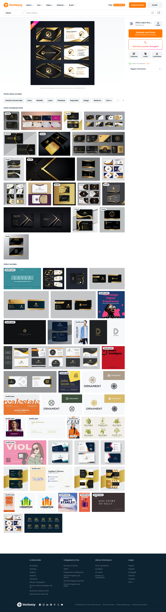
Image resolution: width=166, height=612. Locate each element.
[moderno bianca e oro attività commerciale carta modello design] (89, 194)
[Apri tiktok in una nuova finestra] (55, 605)
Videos (48, 5)
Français (131, 579)
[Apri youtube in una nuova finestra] (62, 605)
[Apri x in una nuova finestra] (58, 605)
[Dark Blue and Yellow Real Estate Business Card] (69, 382)
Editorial (60, 5)
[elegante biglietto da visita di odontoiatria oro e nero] (112, 219)
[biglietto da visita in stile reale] (54, 144)
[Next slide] (121, 100)
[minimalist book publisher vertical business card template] (84, 502)
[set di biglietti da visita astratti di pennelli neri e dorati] (104, 121)
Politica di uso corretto (139, 605)
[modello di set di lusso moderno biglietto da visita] (15, 194)
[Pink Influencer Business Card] (25, 452)
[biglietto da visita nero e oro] (88, 169)
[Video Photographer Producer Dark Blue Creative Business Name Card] (67, 502)
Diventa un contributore (100, 576)
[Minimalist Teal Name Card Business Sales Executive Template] (22, 278)
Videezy (32, 572)
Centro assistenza (102, 566)
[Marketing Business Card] (51, 479)
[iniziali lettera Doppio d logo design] (25, 502)
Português (132, 572)
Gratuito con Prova (145, 33)
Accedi (154, 5)
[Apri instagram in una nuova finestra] (44, 605)
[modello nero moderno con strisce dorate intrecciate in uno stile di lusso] (50, 169)
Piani (110, 5)
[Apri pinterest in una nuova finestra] (51, 605)
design (86, 100)
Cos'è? (148, 63)
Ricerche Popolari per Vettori (72, 576)
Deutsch (131, 575)
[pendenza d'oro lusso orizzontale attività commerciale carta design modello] (85, 219)
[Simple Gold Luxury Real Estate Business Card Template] (46, 427)
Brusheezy (34, 566)
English (131, 566)
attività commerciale (13, 100)
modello (40, 100)
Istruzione (33, 579)
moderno (97, 100)
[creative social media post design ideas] (14, 427)
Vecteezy (33, 569)
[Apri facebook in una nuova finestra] (40, 605)
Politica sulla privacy (123, 605)
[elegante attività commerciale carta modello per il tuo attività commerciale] (11, 121)
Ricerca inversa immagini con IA (41, 586)
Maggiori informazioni (138, 69)
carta (29, 100)
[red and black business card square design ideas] (113, 357)
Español (131, 569)
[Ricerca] (152, 12)
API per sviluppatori (37, 582)
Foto (39, 5)
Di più (71, 5)
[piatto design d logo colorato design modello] (107, 332)
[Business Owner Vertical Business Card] (9, 502)
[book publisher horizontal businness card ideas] (108, 502)
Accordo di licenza (71, 566)
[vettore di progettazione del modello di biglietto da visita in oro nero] (16, 246)
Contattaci (99, 569)
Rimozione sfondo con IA (39, 591)
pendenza (61, 100)
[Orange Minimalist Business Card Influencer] (73, 427)
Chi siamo (99, 572)
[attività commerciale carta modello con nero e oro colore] (41, 121)
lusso (50, 100)
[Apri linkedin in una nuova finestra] (47, 605)
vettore (109, 100)
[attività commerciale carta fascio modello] (52, 357)
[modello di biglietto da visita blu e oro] (113, 169)
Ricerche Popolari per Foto (74, 581)
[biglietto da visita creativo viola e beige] (39, 194)
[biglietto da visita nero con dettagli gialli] (20, 144)
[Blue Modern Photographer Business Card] (81, 332)
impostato (74, 100)
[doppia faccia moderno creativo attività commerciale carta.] (16, 479)
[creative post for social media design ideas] (111, 304)
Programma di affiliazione (73, 572)
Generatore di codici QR (39, 594)
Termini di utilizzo (108, 605)
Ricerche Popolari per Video (72, 585)
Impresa (33, 575)
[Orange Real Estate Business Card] (21, 404)
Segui (158, 25)
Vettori (28, 5)
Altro (130, 582)
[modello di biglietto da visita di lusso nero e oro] (53, 278)
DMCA (66, 569)
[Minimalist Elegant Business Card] (25, 332)
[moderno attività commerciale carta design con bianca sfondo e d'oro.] (30, 382)
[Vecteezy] (13, 5)
